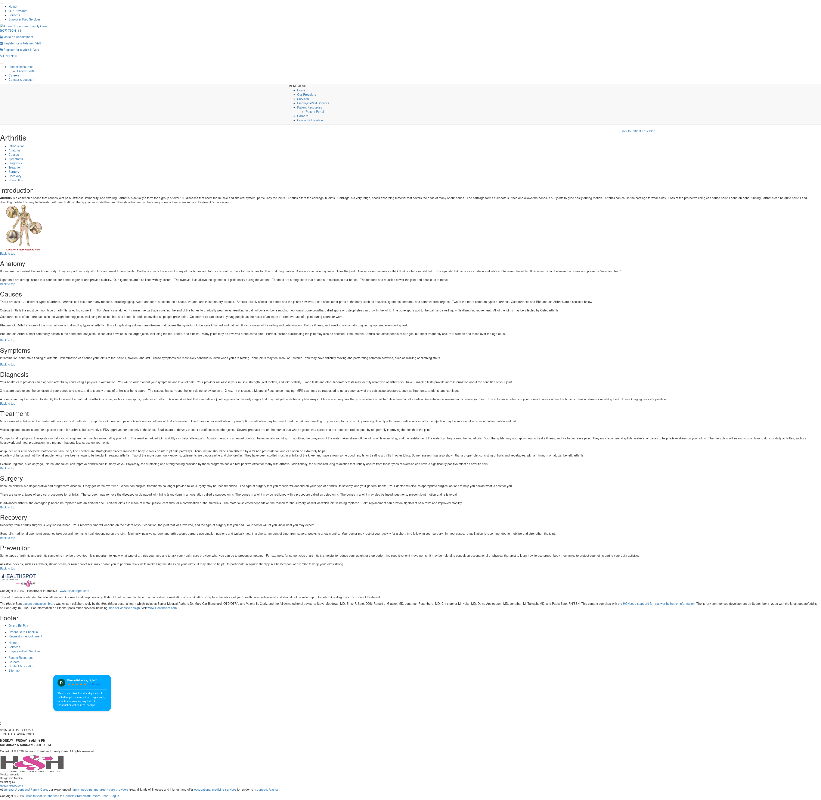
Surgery (14, 171)
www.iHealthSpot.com (74, 591)
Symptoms (16, 159)
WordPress (100, 796)
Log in (115, 796)
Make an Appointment (18, 37)
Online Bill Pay (18, 625)
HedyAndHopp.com (11, 785)
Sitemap (14, 670)
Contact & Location (21, 79)
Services (14, 15)
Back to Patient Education (638, 131)
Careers (14, 75)
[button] (297, 86)
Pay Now (10, 56)
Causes (14, 154)
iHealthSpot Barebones (42, 796)
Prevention (16, 180)
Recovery (15, 176)
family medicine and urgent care (93, 789)
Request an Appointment (25, 636)
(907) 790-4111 (10, 30)
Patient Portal (26, 71)
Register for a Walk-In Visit (21, 49)
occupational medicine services (215, 789)
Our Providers (18, 11)
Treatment (15, 167)
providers (122, 789)
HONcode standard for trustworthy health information (659, 603)
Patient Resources (21, 67)
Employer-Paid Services (25, 19)
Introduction (17, 146)
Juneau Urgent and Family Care (25, 789)
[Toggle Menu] (1, 3)
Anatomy (15, 150)
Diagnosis (15, 163)
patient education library (39, 603)
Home (13, 6)
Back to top (7, 253)
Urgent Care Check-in (23, 632)
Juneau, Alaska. (267, 789)
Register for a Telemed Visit (22, 43)
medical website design (124, 608)
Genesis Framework (77, 796)
